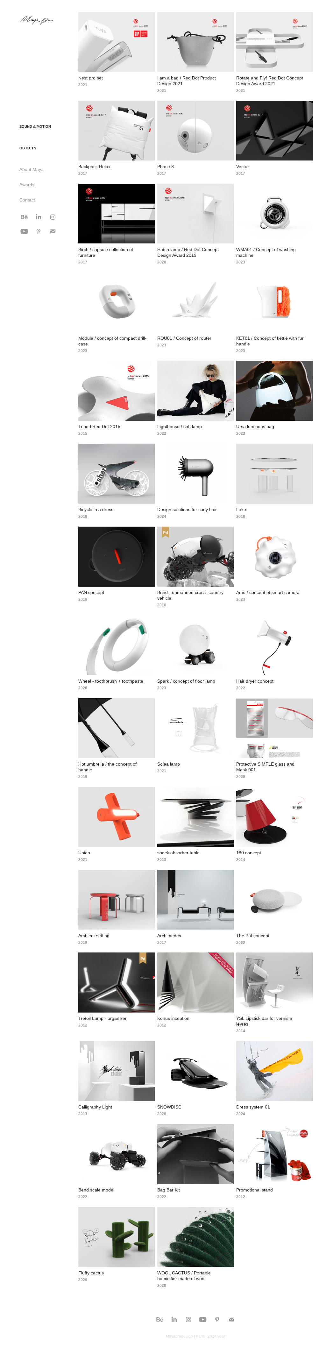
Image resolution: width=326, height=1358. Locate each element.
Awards (26, 184)
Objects (27, 148)
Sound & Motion (35, 126)
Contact (27, 199)
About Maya (31, 169)
